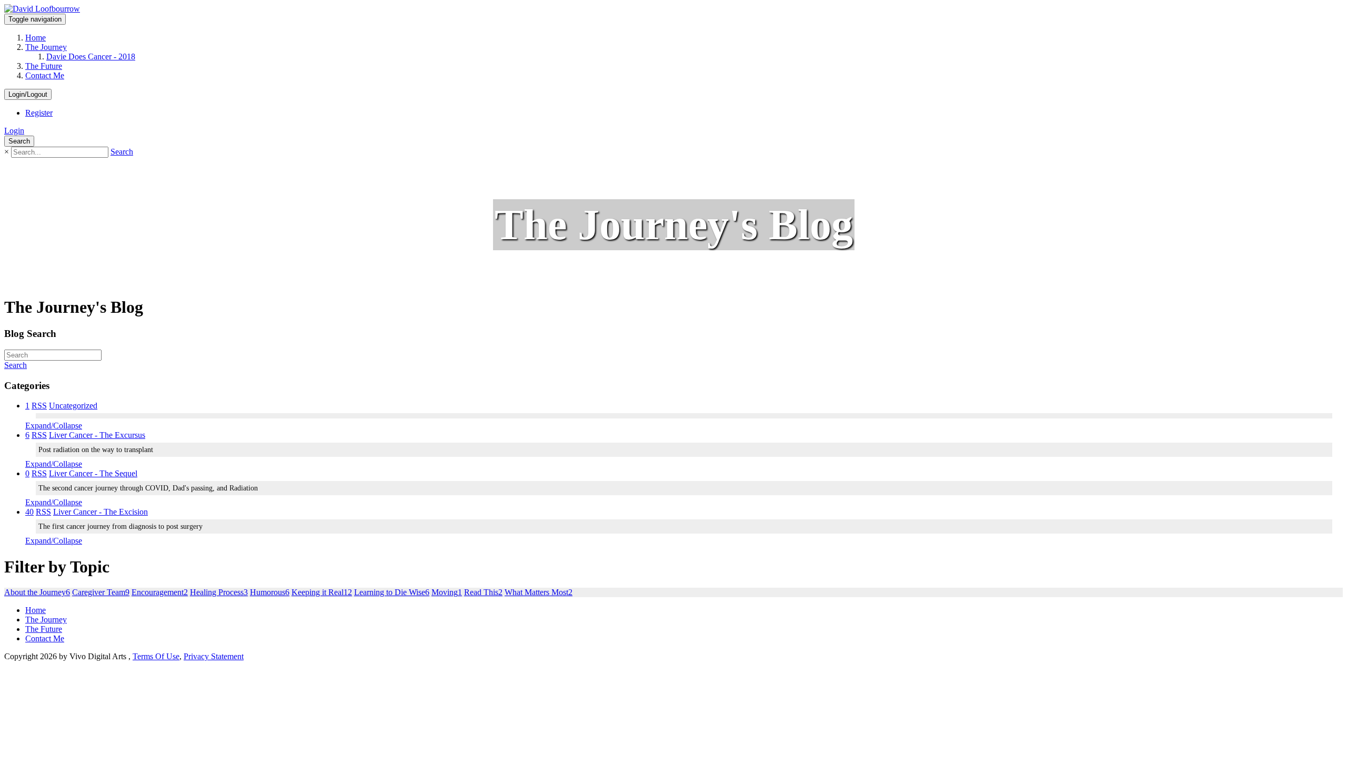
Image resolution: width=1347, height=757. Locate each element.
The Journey (46, 47)
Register (39, 112)
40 (29, 511)
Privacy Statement (214, 656)
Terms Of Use (156, 656)
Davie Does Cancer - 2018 (90, 56)
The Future (43, 66)
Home (35, 37)
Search (121, 151)
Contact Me (44, 75)
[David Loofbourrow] (42, 8)
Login (14, 130)
